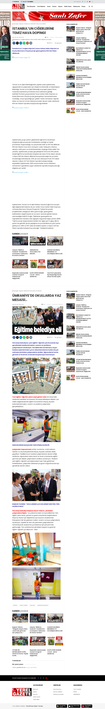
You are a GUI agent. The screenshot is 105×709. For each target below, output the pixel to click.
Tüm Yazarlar (77, 689)
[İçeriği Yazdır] (30, 43)
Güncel (54, 6)
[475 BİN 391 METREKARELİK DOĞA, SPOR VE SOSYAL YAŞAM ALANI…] (70, 96)
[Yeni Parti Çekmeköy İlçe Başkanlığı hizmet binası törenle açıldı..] (55, 265)
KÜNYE (75, 692)
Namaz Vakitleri (57, 692)
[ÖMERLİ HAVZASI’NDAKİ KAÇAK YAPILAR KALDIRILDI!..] (70, 87)
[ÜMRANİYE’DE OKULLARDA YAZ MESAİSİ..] (38, 242)
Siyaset (60, 6)
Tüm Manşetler (31, 6)
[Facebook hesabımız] (82, 1)
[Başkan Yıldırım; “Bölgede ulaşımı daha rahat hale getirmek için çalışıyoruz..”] (70, 31)
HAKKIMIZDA (76, 694)
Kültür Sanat (67, 6)
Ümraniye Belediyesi (43, 605)
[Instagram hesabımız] (87, 1)
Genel (48, 6)
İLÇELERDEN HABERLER (57, 304)
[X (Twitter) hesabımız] (84, 1)
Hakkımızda (76, 6)
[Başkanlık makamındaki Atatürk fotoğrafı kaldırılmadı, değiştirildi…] (20, 265)
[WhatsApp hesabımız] (92, 1)
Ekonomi (35, 689)
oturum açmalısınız (31, 667)
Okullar (33, 605)
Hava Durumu (57, 689)
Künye (83, 6)
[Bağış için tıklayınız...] (52, 20)
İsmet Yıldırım (24, 605)
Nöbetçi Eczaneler (58, 694)
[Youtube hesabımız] (89, 1)
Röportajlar (36, 699)
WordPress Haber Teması (34, 706)
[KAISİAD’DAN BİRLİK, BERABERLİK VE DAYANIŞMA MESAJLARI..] (55, 242)
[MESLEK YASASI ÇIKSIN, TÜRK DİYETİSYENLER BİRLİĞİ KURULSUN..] (70, 71)
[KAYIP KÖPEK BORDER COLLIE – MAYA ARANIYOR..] (38, 265)
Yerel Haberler (41, 6)
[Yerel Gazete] (18, 8)
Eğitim (15, 605)
